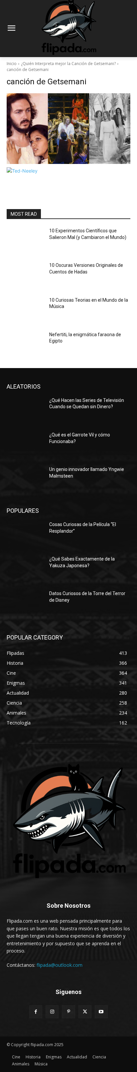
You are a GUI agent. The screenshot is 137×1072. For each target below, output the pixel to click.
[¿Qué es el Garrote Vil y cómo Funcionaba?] (25, 445)
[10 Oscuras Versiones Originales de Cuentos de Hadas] (25, 275)
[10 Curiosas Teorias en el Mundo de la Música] (25, 310)
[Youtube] (101, 1011)
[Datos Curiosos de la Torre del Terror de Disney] (25, 603)
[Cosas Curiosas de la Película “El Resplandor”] (25, 534)
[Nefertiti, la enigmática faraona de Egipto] (25, 344)
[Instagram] (52, 1011)
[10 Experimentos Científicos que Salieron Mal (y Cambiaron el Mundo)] (25, 241)
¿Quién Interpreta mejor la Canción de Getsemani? (68, 63)
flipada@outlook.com (59, 965)
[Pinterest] (68, 1011)
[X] (84, 1011)
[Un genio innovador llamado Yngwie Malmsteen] (25, 479)
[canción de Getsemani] (68, 128)
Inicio (12, 63)
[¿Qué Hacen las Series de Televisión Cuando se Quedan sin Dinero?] (25, 410)
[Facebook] (35, 1011)
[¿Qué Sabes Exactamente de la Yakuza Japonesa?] (25, 569)
